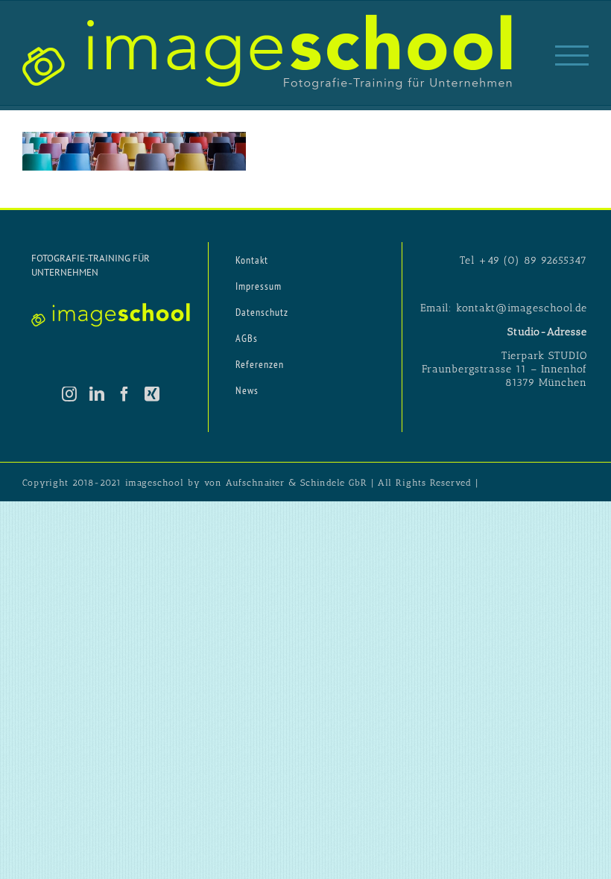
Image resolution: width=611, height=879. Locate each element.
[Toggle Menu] (572, 55)
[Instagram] (69, 394)
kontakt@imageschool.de (521, 308)
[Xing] (152, 394)
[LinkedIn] (97, 394)
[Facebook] (125, 394)
